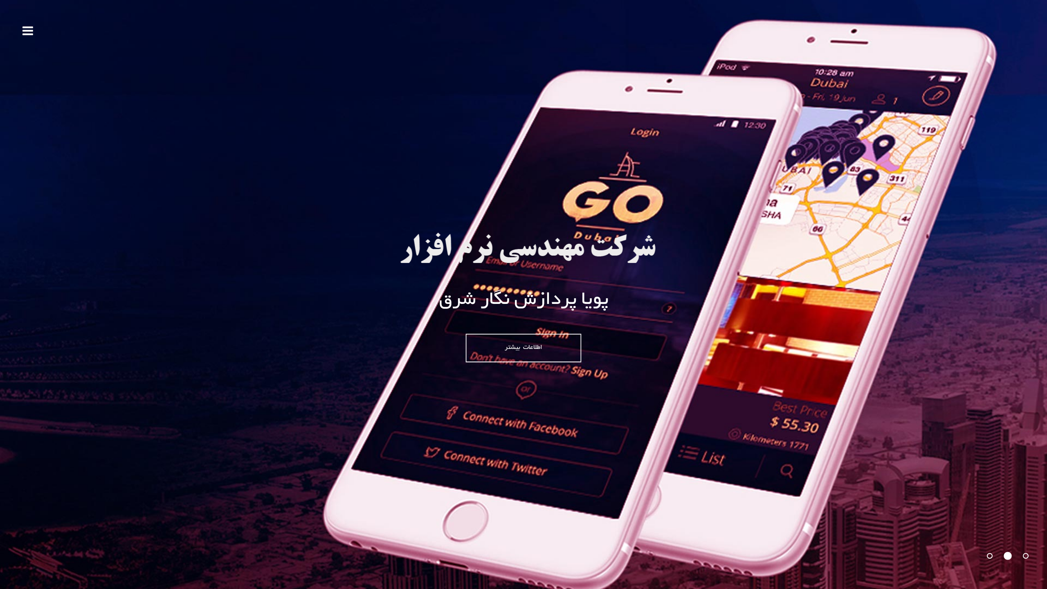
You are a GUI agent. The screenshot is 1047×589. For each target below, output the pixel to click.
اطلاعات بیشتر (523, 347)
